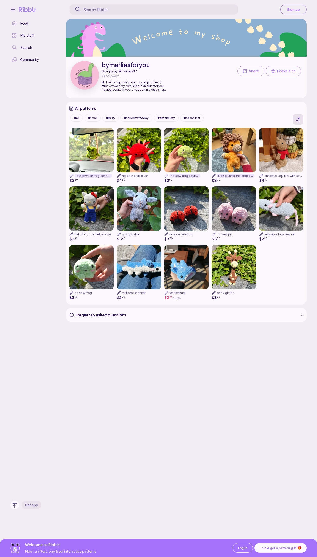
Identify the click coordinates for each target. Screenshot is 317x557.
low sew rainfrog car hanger (94, 176)
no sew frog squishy (185, 176)
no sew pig (225, 234)
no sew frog (83, 293)
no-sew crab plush (135, 176)
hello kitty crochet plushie (93, 234)
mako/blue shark (134, 293)
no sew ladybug (180, 234)
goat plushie (131, 234)
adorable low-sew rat (279, 234)
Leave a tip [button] (286, 71)
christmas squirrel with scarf (283, 176)
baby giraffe (225, 293)
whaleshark (177, 293)
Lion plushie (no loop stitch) (236, 176)
